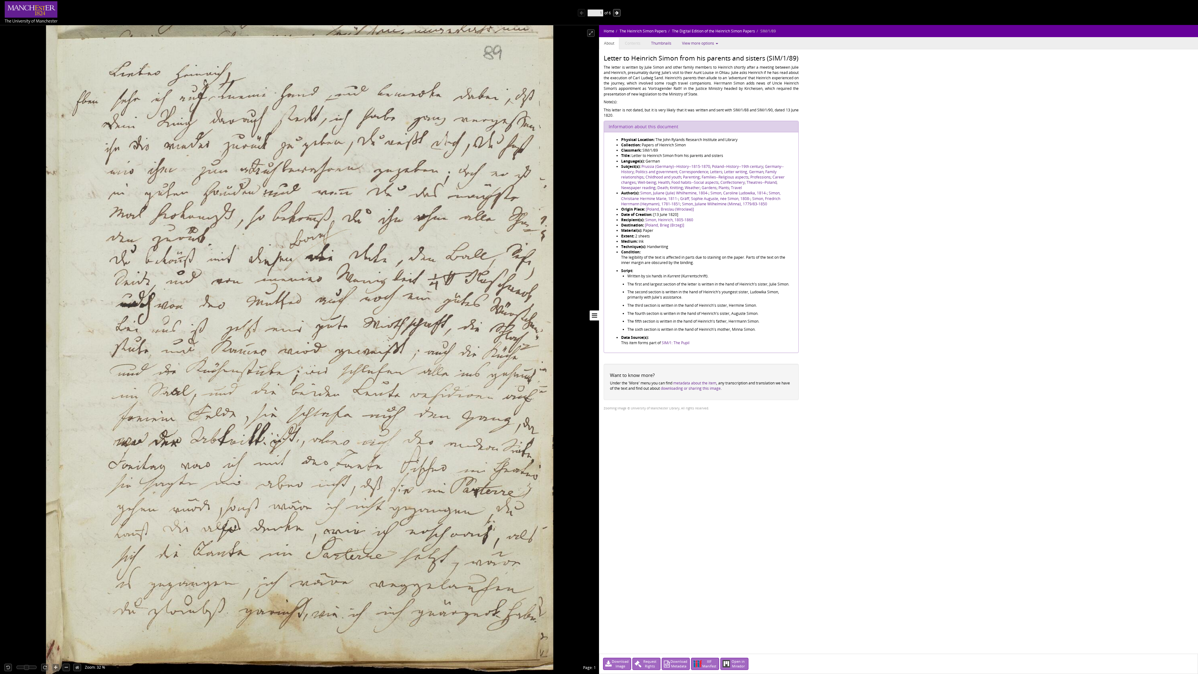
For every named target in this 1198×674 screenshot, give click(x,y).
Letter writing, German (743, 171)
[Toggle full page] (591, 33)
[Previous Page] (581, 13)
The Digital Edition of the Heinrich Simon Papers (713, 31)
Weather (692, 187)
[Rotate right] (45, 667)
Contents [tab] (632, 43)
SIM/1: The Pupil (675, 342)
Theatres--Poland (762, 182)
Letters (716, 171)
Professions (760, 177)
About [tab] (609, 43)
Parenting (691, 177)
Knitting (676, 187)
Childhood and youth (663, 177)
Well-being (647, 182)
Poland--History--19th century (737, 166)
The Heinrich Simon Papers (643, 31)
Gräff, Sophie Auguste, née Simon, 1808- (715, 198)
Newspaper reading (638, 187)
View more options (698, 43)
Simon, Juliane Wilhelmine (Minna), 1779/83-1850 (724, 204)
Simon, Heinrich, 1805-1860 (669, 219)
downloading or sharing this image (691, 388)
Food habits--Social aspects (694, 182)
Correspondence (693, 171)
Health (664, 182)
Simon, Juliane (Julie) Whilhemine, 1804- (674, 193)
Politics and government (656, 171)
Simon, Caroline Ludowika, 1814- (738, 193)
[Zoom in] (55, 667)
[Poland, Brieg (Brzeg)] (664, 225)
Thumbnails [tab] (661, 43)
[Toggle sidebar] (594, 315)
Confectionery (732, 182)
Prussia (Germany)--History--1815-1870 (675, 166)
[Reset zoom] (77, 667)
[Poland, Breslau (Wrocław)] (670, 209)
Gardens (709, 187)
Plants (723, 187)
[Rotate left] (8, 667)
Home (609, 31)
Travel (736, 187)
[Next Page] (617, 13)
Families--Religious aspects (725, 177)
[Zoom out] (66, 667)
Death (662, 187)
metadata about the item (694, 383)
